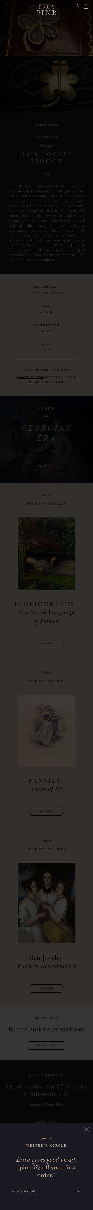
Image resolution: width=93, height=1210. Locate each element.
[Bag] (86, 6)
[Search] (78, 6)
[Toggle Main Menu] (6, 6)
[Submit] (77, 1191)
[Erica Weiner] (46, 9)
